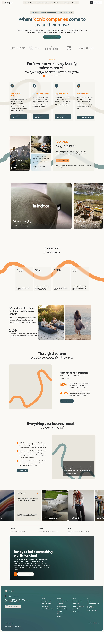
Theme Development (47, 608)
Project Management (78, 606)
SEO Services (60, 614)
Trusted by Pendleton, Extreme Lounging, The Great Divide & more (52, 12)
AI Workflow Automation (90, 607)
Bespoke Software (56, 2)
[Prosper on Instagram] (94, 623)
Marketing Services (62, 601)
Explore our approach (18, 116)
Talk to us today (65, 401)
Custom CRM (75, 603)
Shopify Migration (46, 603)
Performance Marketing (42, 2)
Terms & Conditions (9, 626)
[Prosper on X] (98, 623)
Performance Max (62, 608)
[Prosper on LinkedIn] (93, 623)
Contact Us (98, 2)
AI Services (66, 2)
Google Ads (60, 603)
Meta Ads (59, 611)
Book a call (21, 470)
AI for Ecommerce (92, 610)
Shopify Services (46, 601)
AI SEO (59, 616)
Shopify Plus (45, 606)
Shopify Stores (29, 2)
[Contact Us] (91, 2)
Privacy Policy (17, 626)
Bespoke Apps (76, 608)
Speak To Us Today (52, 37)
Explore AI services (84, 117)
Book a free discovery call (25, 574)
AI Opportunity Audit (93, 603)
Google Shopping (61, 606)
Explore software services (61, 116)
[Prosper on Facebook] (96, 623)
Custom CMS (75, 611)
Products (74, 2)
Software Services (77, 601)
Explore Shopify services (38, 116)
